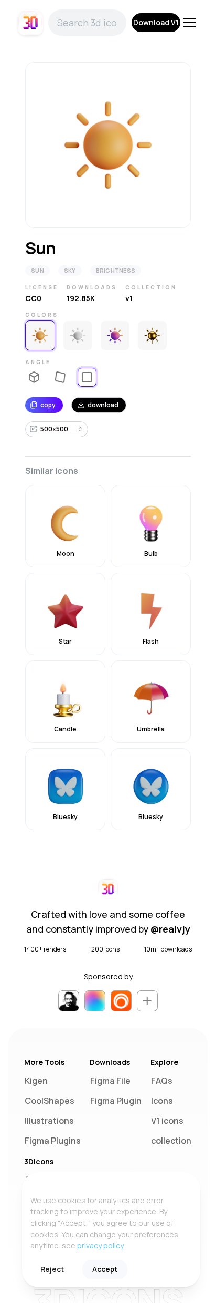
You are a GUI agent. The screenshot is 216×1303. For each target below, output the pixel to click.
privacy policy (100, 1245)
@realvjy (170, 929)
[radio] (40, 335)
